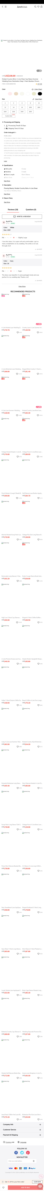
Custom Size (10, 115)
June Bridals (22, 7)
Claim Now (37, 1182)
